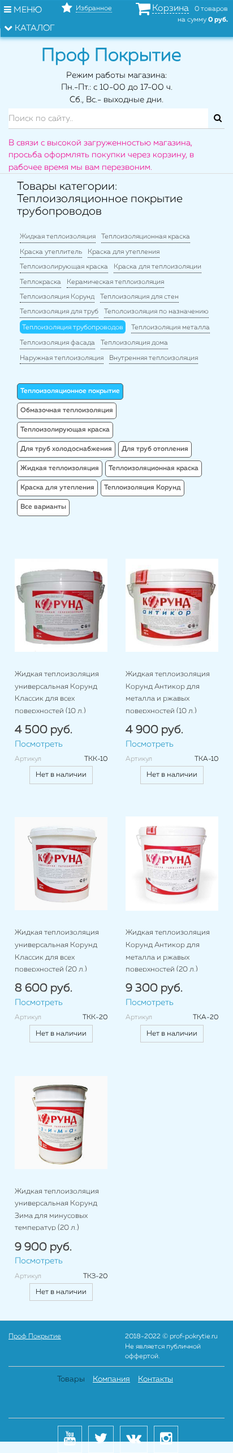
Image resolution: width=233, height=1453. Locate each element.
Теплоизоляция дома (134, 343)
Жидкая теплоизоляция (58, 236)
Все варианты (43, 507)
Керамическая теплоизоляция (115, 282)
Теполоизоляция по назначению (156, 311)
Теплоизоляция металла (170, 327)
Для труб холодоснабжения (66, 449)
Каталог (33, 28)
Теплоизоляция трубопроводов (72, 327)
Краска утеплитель (51, 252)
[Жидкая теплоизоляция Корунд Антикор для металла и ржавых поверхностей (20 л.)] (172, 864)
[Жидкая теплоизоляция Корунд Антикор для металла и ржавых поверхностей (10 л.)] (172, 605)
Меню (26, 10)
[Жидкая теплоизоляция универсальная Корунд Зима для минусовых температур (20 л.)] (61, 1122)
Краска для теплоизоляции (157, 266)
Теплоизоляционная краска (145, 236)
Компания (111, 1379)
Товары (71, 1379)
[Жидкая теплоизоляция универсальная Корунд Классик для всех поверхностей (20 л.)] (61, 864)
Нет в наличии (61, 774)
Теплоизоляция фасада (57, 343)
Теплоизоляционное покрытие (70, 391)
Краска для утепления (123, 252)
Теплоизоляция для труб (59, 311)
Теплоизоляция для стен (139, 297)
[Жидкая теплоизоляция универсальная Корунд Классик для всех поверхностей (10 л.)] (61, 605)
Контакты (155, 1379)
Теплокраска (40, 282)
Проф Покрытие (34, 1336)
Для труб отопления (155, 449)
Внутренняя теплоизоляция (153, 358)
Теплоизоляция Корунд (57, 297)
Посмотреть (39, 744)
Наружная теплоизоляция (61, 358)
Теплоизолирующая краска (64, 266)
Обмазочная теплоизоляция (66, 410)
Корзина (170, 8)
